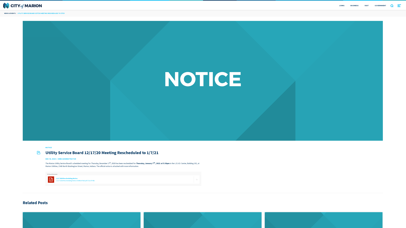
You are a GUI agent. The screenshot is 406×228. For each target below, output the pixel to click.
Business (354, 6)
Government (380, 6)
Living (341, 6)
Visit (367, 6)
